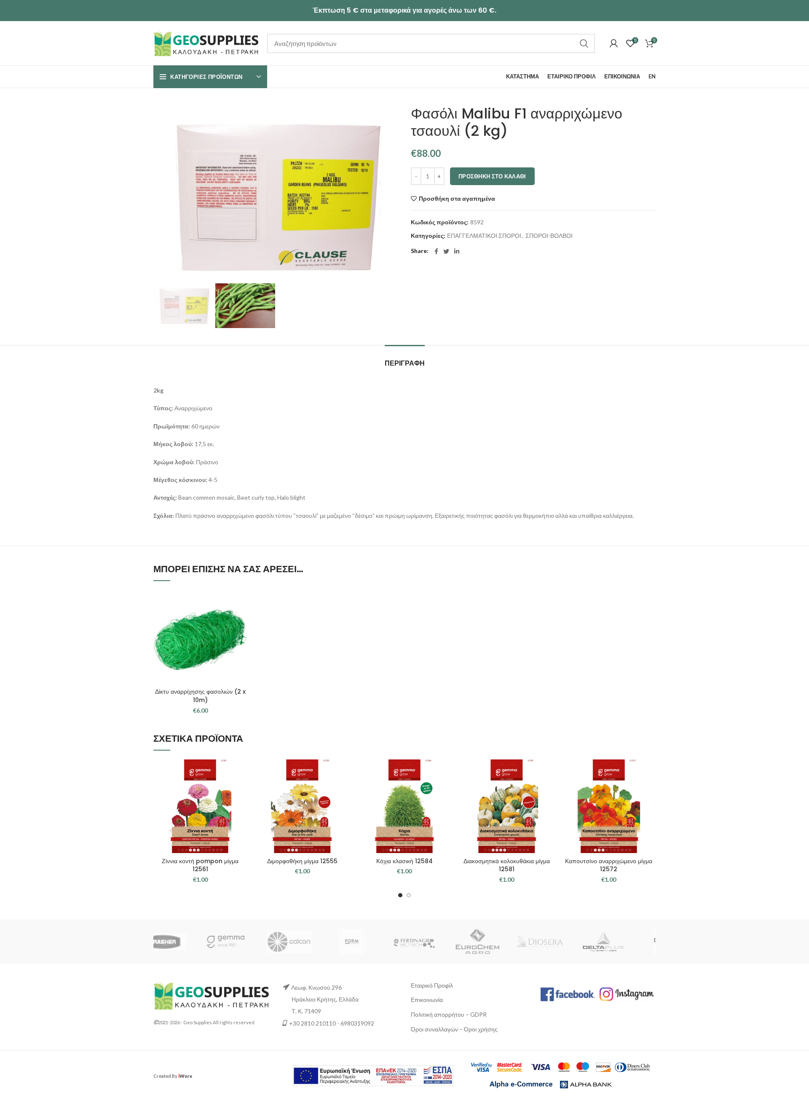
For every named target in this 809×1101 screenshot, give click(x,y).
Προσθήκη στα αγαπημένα (457, 199)
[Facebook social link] (436, 251)
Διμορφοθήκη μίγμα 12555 (302, 861)
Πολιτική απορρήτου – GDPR (449, 1014)
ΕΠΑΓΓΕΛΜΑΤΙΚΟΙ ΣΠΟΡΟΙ (484, 235)
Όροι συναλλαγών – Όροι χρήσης (454, 1029)
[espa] (372, 1075)
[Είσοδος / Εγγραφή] (613, 43)
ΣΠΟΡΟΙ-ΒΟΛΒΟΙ (549, 235)
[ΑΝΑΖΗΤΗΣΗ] (583, 43)
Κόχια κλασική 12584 (404, 861)
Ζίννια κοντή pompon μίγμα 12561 (200, 865)
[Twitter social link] (446, 251)
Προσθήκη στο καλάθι (492, 176)
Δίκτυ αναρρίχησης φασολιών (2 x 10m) (200, 695)
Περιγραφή (405, 363)
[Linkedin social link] (457, 251)
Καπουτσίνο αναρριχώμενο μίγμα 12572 (608, 865)
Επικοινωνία (427, 999)
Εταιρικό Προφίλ (432, 985)
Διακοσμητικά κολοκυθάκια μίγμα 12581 (506, 865)
